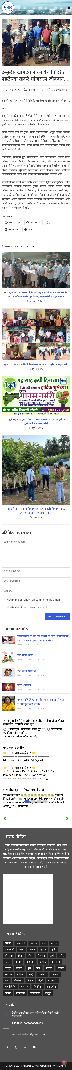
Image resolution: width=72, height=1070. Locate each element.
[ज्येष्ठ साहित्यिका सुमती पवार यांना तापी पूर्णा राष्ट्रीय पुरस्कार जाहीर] (8, 703)
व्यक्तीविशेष (10, 986)
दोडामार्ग (30, 961)
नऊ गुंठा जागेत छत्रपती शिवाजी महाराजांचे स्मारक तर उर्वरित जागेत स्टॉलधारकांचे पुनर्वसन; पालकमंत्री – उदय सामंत (36, 294)
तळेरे (61, 955)
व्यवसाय (24, 986)
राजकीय (55, 974)
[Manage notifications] (64, 1062)
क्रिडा (20, 955)
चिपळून (41, 955)
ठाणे (52, 955)
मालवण (8, 974)
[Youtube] (34, 1047)
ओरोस (54, 943)
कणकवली (9, 949)
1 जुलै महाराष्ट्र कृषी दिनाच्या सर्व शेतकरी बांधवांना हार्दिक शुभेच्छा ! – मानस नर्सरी (36, 421)
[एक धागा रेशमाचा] (8, 672)
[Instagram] (25, 1047)
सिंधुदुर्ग (48, 993)
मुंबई (31, 974)
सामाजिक (20, 993)
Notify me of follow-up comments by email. (33, 599)
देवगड (18, 961)
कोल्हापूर (9, 955)
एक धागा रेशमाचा (26, 671)
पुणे (29, 968)
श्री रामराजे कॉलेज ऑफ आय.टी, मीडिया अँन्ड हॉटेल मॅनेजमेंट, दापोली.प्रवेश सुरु (33, 722)
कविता (32, 949)
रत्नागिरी (42, 974)
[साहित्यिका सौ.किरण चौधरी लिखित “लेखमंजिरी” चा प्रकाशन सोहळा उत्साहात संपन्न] (8, 640)
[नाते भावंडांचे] (8, 687)
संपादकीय (51, 986)
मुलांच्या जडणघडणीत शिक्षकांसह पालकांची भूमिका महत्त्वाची (36, 364)
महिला (61, 968)
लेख (6, 980)
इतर (44, 943)
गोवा (30, 955)
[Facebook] (16, 1047)
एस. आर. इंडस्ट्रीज (13, 747)
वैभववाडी (52, 980)
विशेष (30, 980)
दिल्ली (7, 961)
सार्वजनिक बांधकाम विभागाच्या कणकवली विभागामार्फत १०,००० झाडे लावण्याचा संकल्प (36, 511)
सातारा (8, 993)
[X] (7, 1047)
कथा (21, 949)
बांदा (41, 89)
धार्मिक (43, 961)
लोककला (18, 980)
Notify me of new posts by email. (27, 607)
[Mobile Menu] (69, 8)
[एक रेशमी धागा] (8, 657)
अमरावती (21, 943)
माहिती (20, 974)
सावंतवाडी (35, 993)
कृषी (54, 949)
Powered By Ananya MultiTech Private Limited (44, 1065)
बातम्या (31, 89)
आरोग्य (34, 943)
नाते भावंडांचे (24, 685)
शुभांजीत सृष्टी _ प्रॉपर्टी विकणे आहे (23, 790)
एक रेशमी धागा (25, 655)
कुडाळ (43, 949)
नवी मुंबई (55, 961)
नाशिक (19, 968)
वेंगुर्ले (40, 980)
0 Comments (59, 89)
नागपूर (8, 968)
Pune (8, 943)
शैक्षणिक (38, 986)
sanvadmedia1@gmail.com (28, 1034)
